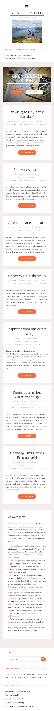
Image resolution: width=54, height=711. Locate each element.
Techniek (41, 121)
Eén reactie (39, 408)
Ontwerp (23, 177)
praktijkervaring (32, 341)
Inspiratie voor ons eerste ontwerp (19, 706)
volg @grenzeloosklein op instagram (20, 58)
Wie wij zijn (17, 92)
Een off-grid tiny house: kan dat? (18, 691)
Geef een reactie (39, 124)
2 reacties (39, 230)
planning (32, 177)
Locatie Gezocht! (34, 92)
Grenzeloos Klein (27, 13)
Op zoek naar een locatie (27, 223)
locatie (41, 227)
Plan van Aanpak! (27, 170)
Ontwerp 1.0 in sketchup (27, 276)
